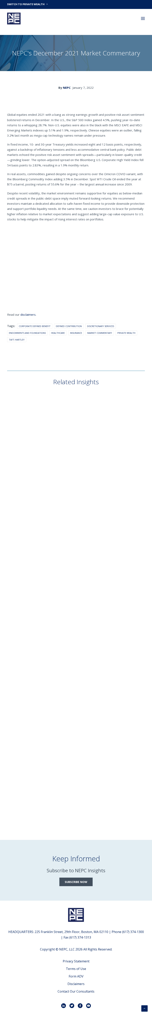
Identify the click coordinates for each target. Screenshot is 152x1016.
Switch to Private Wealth (26, 4)
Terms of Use (76, 969)
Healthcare (58, 332)
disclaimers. (28, 314)
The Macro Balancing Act (34, 482)
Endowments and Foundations (27, 332)
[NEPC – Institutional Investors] (14, 18)
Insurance (76, 332)
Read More (21, 489)
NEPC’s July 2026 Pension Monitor (40, 591)
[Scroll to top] (144, 1008)
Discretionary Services (100, 326)
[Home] (76, 915)
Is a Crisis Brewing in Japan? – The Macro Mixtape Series (58, 700)
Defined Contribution (69, 326)
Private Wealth (126, 332)
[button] (143, 18)
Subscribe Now (76, 882)
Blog (18, 469)
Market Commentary (99, 332)
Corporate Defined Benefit (34, 326)
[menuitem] (76, 4)
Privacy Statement (76, 961)
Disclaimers (76, 984)
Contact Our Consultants (76, 991)
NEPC (67, 88)
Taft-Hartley (17, 339)
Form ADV (76, 976)
